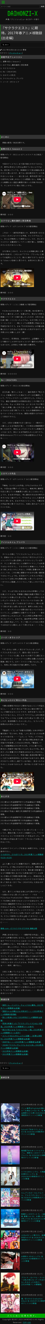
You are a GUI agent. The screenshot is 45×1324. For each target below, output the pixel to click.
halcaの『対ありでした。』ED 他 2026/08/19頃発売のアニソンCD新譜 (32, 1131)
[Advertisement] (22, 109)
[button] (3, 2)
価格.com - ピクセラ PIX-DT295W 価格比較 (19, 928)
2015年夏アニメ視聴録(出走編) (15, 1054)
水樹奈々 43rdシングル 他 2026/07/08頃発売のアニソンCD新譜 (32, 1258)
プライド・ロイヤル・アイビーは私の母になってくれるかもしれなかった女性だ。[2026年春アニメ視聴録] (33, 1281)
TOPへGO (27, 1322)
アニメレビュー (15, 53)
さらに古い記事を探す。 (22, 1315)
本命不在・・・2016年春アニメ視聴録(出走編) (21, 1042)
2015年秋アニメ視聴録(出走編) (15, 1051)
